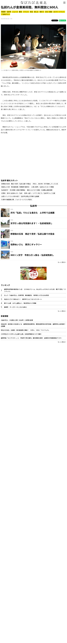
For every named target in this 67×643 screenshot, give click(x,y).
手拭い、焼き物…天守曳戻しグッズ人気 (45, 184)
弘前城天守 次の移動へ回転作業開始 (13, 190)
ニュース (15, 12)
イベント (26, 12)
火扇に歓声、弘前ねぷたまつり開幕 (42, 187)
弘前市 (9, 12)
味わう (42, 12)
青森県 (3, 12)
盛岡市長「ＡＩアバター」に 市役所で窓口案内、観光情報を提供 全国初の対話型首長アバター (31, 338)
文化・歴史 (48, 12)
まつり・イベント (59, 12)
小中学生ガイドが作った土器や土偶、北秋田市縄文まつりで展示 (21, 334)
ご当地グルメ (5, 14)
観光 (20, 12)
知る (31, 12)
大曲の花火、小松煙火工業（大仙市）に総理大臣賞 (17, 320)
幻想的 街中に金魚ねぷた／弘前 (11, 193)
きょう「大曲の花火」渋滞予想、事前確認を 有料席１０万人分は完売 (26, 295)
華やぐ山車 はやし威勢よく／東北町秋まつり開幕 (20, 303)
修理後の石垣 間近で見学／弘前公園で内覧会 (16, 184)
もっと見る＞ (62, 262)
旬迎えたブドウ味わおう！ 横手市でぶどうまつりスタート (23, 299)
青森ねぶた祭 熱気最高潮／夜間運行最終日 (15, 187)
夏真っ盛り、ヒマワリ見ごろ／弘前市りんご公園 (39, 193)
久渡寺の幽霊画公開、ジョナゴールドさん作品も (16, 199)
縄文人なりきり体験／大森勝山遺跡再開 (39, 190)
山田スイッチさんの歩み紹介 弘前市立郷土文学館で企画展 (20, 196)
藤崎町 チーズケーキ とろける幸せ (15, 307)
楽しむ (36, 12)
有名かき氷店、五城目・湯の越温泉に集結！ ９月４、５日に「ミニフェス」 (25, 330)
